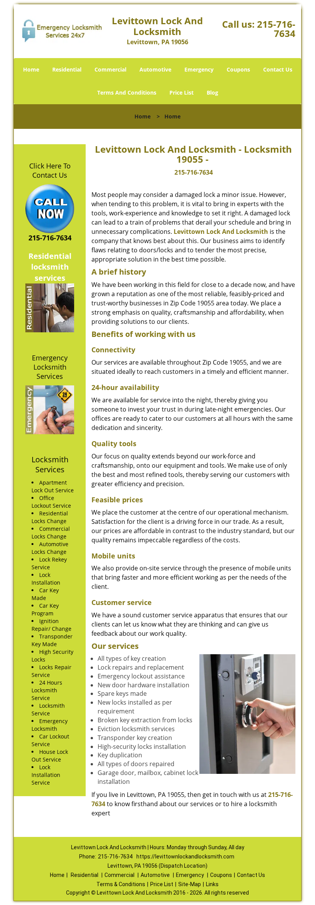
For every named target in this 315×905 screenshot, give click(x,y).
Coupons (238, 69)
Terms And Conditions (126, 92)
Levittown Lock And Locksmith (221, 231)
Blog (212, 92)
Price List (181, 92)
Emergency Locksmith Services (50, 367)
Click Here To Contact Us (50, 170)
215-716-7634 (276, 29)
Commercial (110, 69)
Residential (66, 69)
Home (31, 69)
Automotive (155, 69)
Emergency (199, 69)
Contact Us (277, 69)
